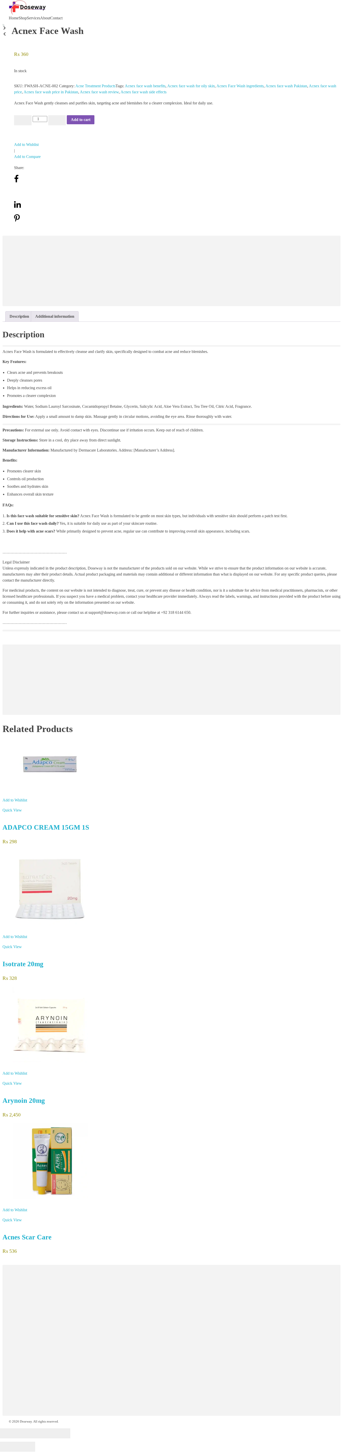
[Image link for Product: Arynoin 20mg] (171, 1024)
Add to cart (80, 119)
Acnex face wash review (99, 92)
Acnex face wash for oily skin (191, 86)
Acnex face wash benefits (145, 86)
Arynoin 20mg (24, 1100)
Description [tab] (19, 316)
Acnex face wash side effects (143, 92)
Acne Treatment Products (95, 86)
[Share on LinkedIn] (17, 207)
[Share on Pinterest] (17, 221)
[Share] (26, 1433)
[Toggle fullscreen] (44, 1433)
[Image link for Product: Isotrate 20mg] (171, 888)
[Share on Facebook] (16, 181)
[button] (4, 29)
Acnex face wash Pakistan (286, 86)
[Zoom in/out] (61, 1433)
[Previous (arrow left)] (9, 1447)
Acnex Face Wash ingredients (240, 86)
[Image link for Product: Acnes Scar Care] (171, 1161)
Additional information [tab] (54, 316)
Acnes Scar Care (27, 1237)
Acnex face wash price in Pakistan (51, 92)
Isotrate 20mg (23, 964)
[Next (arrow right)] (26, 1447)
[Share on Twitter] (17, 193)
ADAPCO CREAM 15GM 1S (46, 827)
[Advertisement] (154, 271)
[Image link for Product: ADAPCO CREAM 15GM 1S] (171, 765)
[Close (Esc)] (9, 1433)
